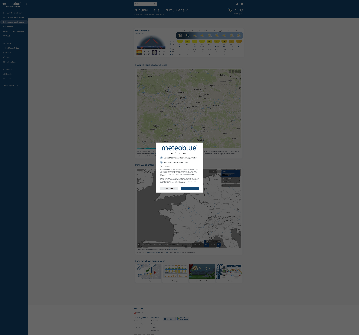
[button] (179, 166)
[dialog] (179, 168)
